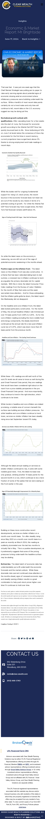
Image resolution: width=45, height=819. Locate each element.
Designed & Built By (15, 817)
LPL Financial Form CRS (18, 751)
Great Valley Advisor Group (21, 769)
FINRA (19, 764)
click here (22, 807)
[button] (42, 4)
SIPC (27, 764)
